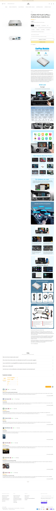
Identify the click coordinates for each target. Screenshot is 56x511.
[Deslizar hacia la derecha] (53, 0)
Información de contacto (12, 509)
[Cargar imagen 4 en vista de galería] (19, 38)
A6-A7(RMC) (43, 29)
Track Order (15, 502)
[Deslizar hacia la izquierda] (2, 0)
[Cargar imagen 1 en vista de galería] (11, 38)
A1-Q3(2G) (37, 29)
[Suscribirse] (53, 496)
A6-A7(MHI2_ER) (37, 25)
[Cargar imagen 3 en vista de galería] (16, 38)
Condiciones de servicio (5, 498)
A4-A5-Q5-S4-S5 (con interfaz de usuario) (44, 27)
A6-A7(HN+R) (44, 25)
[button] (49, 4)
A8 (47, 25)
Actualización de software (17, 498)
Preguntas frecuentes (16, 495)
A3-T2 (32, 25)
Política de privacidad (5, 495)
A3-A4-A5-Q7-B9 (34, 27)
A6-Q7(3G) (48, 29)
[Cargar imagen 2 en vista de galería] (13, 38)
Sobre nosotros (27, 495)
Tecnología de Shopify (5, 508)
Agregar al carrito (42, 39)
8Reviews (4, 381)
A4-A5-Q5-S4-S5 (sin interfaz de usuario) (38, 31)
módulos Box (36, 343)
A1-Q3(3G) (33, 29)
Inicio (31, 11)
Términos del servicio (5, 509)
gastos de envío (34, 22)
